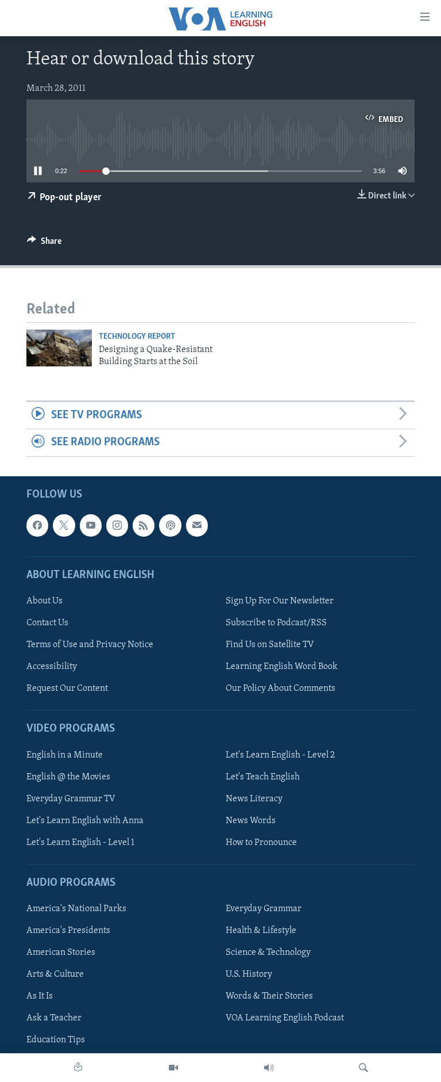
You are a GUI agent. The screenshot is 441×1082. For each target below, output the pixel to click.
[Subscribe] (197, 525)
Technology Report (137, 336)
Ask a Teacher (54, 1018)
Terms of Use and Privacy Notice (89, 644)
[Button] (44, 244)
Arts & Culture (55, 974)
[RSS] (143, 525)
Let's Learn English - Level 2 (280, 754)
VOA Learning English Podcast (285, 1018)
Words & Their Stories (269, 996)
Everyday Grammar (263, 908)
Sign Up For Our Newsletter (280, 601)
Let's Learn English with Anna (85, 820)
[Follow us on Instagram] (117, 525)
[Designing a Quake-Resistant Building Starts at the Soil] (59, 348)
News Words (251, 820)
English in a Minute (64, 754)
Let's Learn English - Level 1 (80, 842)
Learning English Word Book (282, 666)
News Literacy (254, 798)
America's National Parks (76, 908)
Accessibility (51, 666)
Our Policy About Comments (280, 688)
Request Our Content (67, 688)
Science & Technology (268, 952)
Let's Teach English (263, 776)
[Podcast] (170, 525)
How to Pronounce (261, 842)
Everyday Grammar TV (70, 798)
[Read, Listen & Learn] (78, 1067)
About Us (44, 601)
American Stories (60, 952)
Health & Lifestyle (261, 930)
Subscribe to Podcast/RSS (276, 623)
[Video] (173, 1067)
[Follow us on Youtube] (91, 525)
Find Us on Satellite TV (270, 644)
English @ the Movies (68, 776)
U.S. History (249, 974)
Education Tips (55, 1040)
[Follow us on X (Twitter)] (64, 525)
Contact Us (47, 623)
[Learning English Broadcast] (269, 1067)
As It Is (39, 996)
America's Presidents (68, 930)
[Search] (363, 1067)
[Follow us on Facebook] (37, 525)
